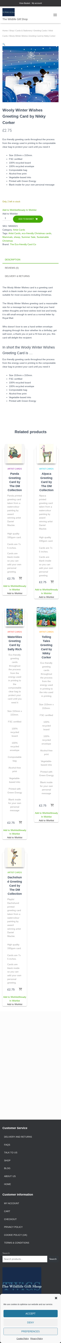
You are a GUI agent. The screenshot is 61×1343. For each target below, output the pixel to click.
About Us (10, 1176)
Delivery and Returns (18, 1136)
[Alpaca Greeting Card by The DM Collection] (46, 454)
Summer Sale (28, 237)
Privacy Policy (36, 1338)
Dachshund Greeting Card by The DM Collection (14, 885)
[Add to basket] (20, 578)
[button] (56, 1298)
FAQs (7, 1144)
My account (37, 3)
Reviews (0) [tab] (12, 268)
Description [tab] (12, 259)
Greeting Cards (40, 31)
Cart (7, 1211)
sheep (17, 237)
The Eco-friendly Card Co (23, 244)
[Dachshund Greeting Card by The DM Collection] (14, 857)
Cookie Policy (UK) (15, 1235)
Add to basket (26, 219)
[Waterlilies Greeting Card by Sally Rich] (14, 617)
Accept (30, 1313)
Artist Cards (19, 229)
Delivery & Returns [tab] (17, 276)
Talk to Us (10, 1152)
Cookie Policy (23, 1338)
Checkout (10, 1219)
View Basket (24, 3)
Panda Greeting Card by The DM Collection (15, 482)
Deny (30, 1322)
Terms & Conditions (16, 1242)
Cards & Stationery (23, 31)
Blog (7, 1168)
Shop (11, 31)
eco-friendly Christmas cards (36, 233)
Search (6, 1253)
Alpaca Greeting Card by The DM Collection (46, 482)
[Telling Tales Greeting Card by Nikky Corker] (46, 617)
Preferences (30, 1331)
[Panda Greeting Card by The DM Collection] (14, 454)
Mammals (7, 237)
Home (5, 31)
